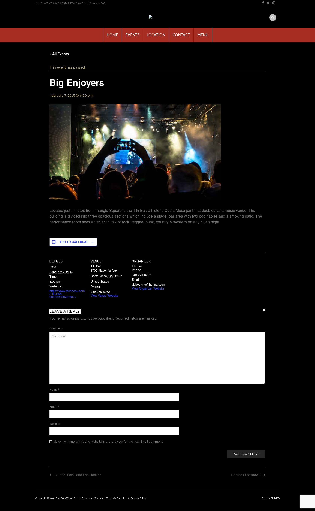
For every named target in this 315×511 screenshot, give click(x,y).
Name (54, 389)
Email (54, 407)
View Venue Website (104, 295)
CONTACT (181, 35)
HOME (112, 35)
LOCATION (156, 35)
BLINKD (275, 498)
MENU (202, 35)
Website (55, 424)
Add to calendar (73, 242)
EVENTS (132, 35)
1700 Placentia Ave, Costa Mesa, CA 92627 (60, 3)
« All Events (59, 53)
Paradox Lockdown (246, 474)
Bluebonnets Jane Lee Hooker (77, 474)
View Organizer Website (148, 288)
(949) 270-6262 (98, 3)
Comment (56, 328)
